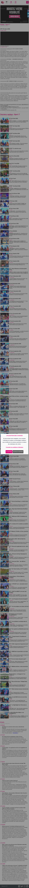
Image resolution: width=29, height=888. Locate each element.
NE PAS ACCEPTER (18, 451)
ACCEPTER (9, 451)
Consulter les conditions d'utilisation (14, 447)
